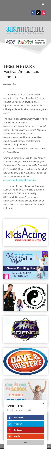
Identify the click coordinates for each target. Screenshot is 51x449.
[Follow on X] (38, 12)
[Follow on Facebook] (33, 12)
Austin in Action (9, 84)
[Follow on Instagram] (44, 12)
